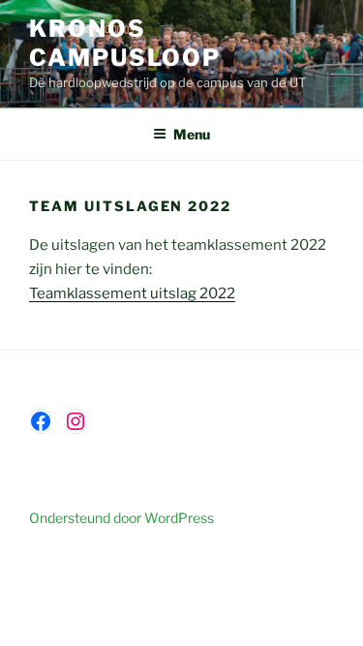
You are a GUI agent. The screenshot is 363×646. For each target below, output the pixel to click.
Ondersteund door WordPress (121, 517)
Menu (191, 134)
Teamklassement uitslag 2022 (132, 293)
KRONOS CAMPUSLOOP (125, 43)
